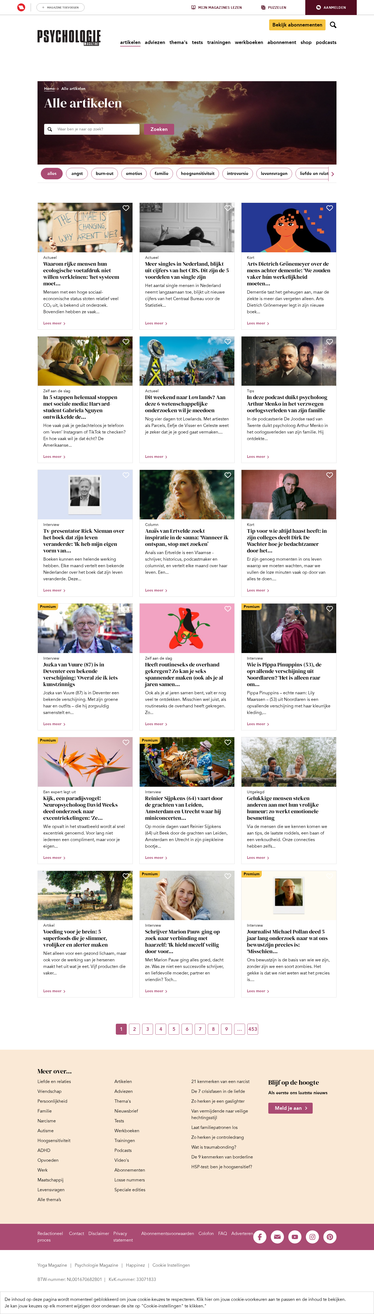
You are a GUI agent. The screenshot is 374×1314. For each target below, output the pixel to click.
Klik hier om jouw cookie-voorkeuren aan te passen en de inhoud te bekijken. (271, 1299)
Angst (77, 173)
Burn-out (104, 173)
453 (252, 1029)
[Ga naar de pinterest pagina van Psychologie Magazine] (329, 1236)
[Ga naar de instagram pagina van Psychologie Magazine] (312, 1236)
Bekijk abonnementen (297, 25)
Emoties (134, 173)
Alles (51, 173)
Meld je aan (288, 1108)
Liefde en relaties (317, 173)
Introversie (237, 173)
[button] (331, 7)
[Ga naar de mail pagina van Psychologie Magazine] (277, 1236)
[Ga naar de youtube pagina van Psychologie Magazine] (294, 1236)
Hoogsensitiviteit (197, 173)
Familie (161, 173)
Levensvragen (274, 173)
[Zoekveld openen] (333, 25)
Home (49, 88)
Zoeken (159, 129)
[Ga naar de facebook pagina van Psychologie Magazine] (259, 1236)
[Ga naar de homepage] (69, 38)
